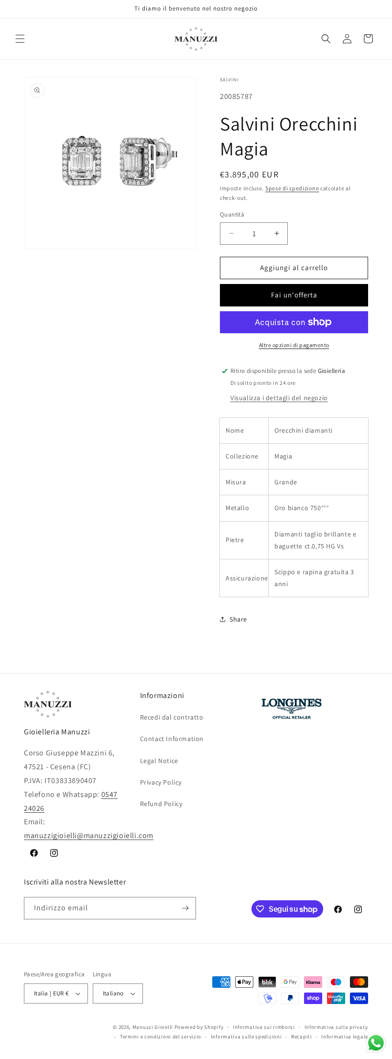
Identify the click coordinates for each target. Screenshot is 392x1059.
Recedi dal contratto (172, 717)
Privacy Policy (161, 782)
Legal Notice (159, 760)
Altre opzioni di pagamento (294, 345)
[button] (20, 38)
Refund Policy (161, 803)
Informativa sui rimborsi (264, 1027)
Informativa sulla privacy (337, 1027)
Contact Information (172, 738)
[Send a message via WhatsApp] (376, 1043)
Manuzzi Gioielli (152, 1027)
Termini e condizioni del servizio (160, 1036)
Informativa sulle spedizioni (246, 1036)
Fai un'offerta (294, 294)
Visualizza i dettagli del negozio (279, 397)
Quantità (232, 214)
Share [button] (238, 619)
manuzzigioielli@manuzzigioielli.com (88, 835)
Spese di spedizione (292, 188)
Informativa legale (344, 1036)
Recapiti (301, 1036)
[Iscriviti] (185, 908)
